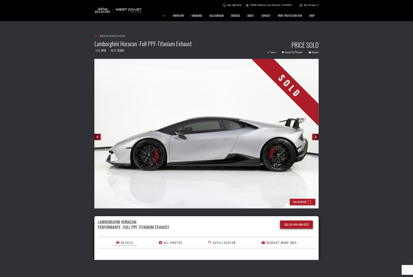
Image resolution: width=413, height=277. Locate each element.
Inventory (178, 16)
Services (235, 16)
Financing (196, 16)
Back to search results (112, 36)
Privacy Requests (201, 270)
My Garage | (311, 5)
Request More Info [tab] (282, 243)
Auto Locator (224, 243)
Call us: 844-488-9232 (296, 225)
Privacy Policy (162, 270)
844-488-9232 (234, 5)
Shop (312, 16)
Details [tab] (127, 243)
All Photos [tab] (173, 243)
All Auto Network (308, 270)
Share (315, 52)
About (250, 16)
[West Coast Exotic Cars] (118, 10)
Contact (266, 16)
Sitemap (246, 270)
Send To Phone (293, 52)
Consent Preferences (227, 270)
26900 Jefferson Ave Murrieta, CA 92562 (271, 5)
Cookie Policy (181, 270)
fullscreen (299, 202)
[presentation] (97, 137)
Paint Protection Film (290, 16)
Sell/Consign (216, 16)
